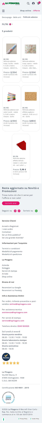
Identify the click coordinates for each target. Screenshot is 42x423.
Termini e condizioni (11, 248)
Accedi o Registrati (10, 226)
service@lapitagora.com (13, 321)
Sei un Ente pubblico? (11, 235)
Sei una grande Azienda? (13, 238)
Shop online (25, 10)
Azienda (5, 265)
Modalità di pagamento (12, 251)
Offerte (36, 10)
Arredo (5, 274)
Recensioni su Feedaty (12, 290)
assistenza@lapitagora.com (14, 312)
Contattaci (6, 232)
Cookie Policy (35, 418)
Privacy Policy (23, 418)
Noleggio (6, 268)
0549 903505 (23, 326)
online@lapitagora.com (20, 304)
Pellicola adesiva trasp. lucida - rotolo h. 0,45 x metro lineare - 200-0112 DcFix (11, 65)
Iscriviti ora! (11, 203)
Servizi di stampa (9, 271)
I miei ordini (7, 229)
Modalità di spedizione (12, 254)
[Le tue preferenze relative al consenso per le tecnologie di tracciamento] (4, 419)
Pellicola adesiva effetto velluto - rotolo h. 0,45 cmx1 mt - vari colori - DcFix (20, 162)
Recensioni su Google (11, 287)
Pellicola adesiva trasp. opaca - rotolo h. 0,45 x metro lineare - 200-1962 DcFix (30, 65)
